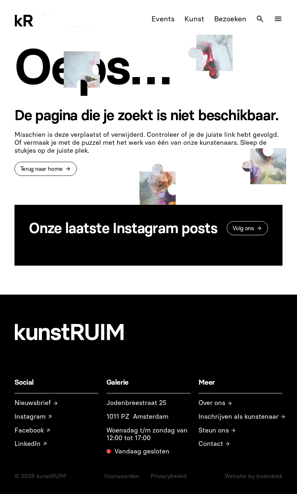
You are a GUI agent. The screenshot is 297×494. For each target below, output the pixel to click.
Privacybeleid (169, 476)
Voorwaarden (121, 476)
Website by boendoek (254, 476)
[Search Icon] (260, 18)
